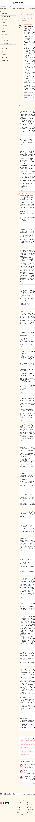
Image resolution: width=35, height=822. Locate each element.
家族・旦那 (4, 48)
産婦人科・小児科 (6, 54)
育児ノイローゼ (28, 97)
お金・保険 (4, 25)
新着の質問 (4, 14)
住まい (3, 28)
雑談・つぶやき (6, 60)
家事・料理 (4, 34)
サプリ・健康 (5, 40)
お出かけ (4, 51)
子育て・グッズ (6, 22)
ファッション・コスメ (7, 43)
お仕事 (3, 31)
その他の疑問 (5, 57)
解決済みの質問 (6, 17)
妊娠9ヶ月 (27, 95)
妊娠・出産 (4, 19)
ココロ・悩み (5, 46)
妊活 (3, 37)
